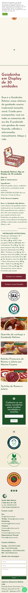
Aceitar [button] (5, 14)
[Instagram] (16, 491)
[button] (14, 50)
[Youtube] (14, 491)
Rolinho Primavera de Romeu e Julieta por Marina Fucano (12, 362)
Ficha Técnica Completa (10, 198)
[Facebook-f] (11, 491)
